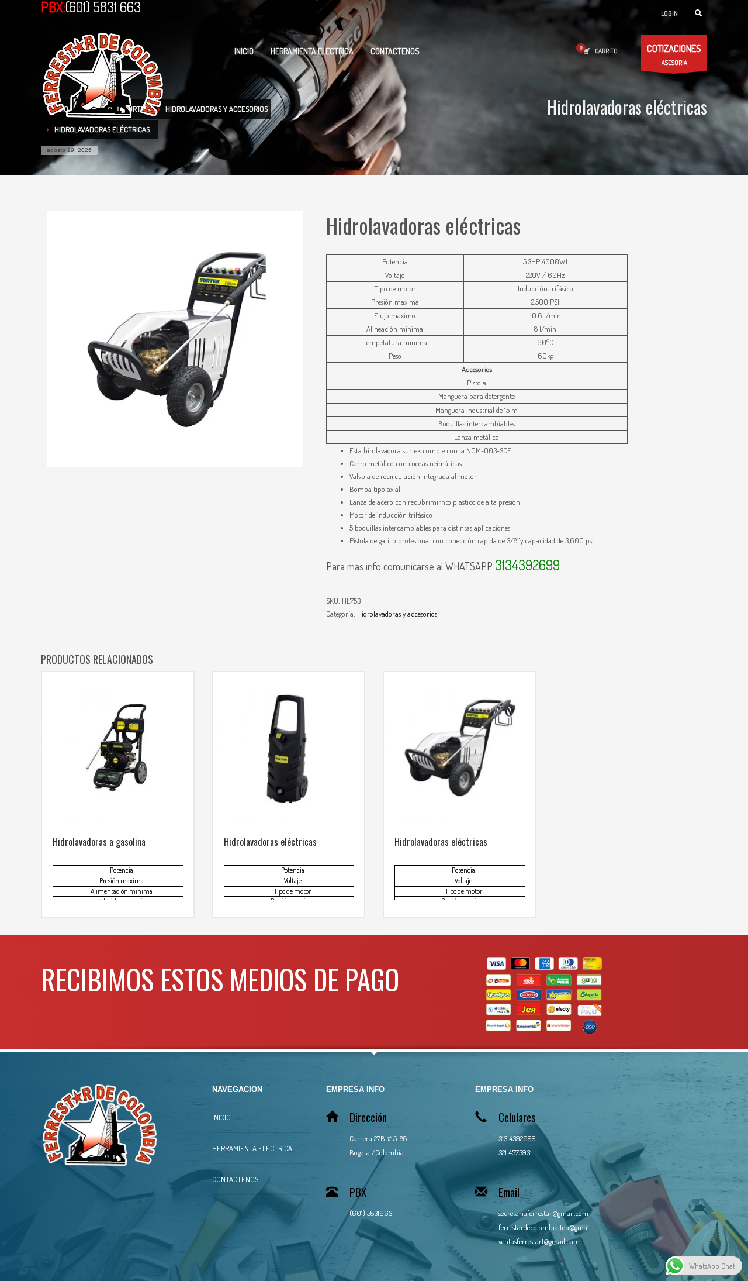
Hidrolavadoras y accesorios (397, 613)
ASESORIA (674, 54)
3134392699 (527, 565)
